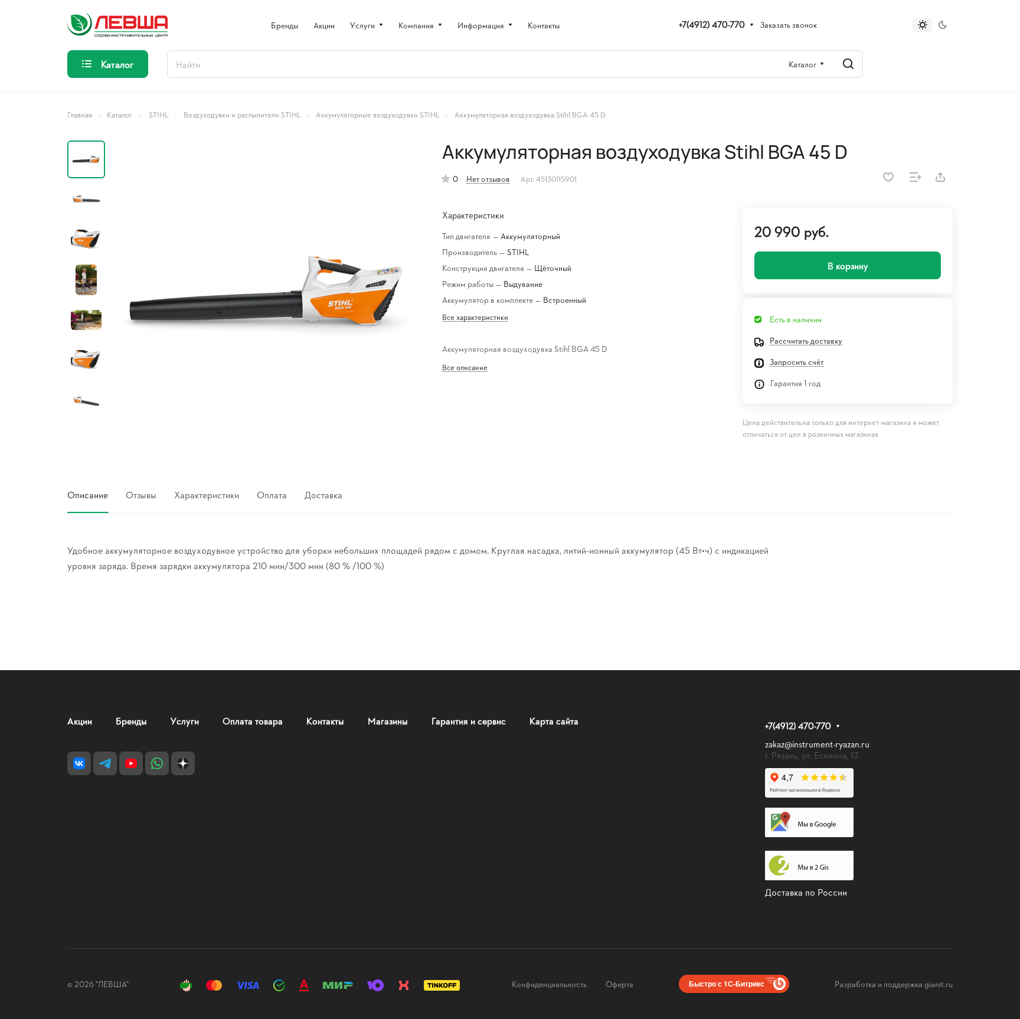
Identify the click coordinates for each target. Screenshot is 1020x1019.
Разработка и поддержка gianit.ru (894, 983)
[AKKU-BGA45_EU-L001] (265, 293)
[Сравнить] (915, 177)
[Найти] (848, 64)
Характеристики (206, 494)
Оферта (619, 983)
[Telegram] (105, 763)
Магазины (388, 720)
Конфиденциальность (549, 983)
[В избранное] (888, 177)
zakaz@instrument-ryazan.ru (817, 744)
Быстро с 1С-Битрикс (726, 983)
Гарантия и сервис (468, 720)
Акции (79, 720)
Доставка (323, 494)
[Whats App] (157, 763)
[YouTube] (131, 763)
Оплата (272, 494)
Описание (87, 494)
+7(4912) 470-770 (712, 24)
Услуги (185, 720)
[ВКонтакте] (79, 763)
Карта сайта (553, 720)
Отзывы (141, 494)
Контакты (325, 720)
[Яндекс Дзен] (183, 763)
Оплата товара (253, 720)
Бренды (131, 720)
